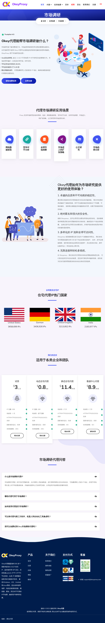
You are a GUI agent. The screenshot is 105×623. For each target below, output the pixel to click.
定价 (67, 5)
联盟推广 (48, 575)
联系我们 (86, 5)
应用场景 (57, 5)
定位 (79, 5)
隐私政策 (48, 570)
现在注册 (17, 436)
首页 (42, 5)
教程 (29, 580)
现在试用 (67, 431)
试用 (73, 5)
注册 (94, 5)
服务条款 (48, 566)
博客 (29, 575)
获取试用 (93, 431)
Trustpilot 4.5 (9, 34)
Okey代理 (60, 608)
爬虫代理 (10, 619)
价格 (29, 570)
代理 (48, 5)
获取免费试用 (11, 81)
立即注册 (28, 81)
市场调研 (61, 21)
